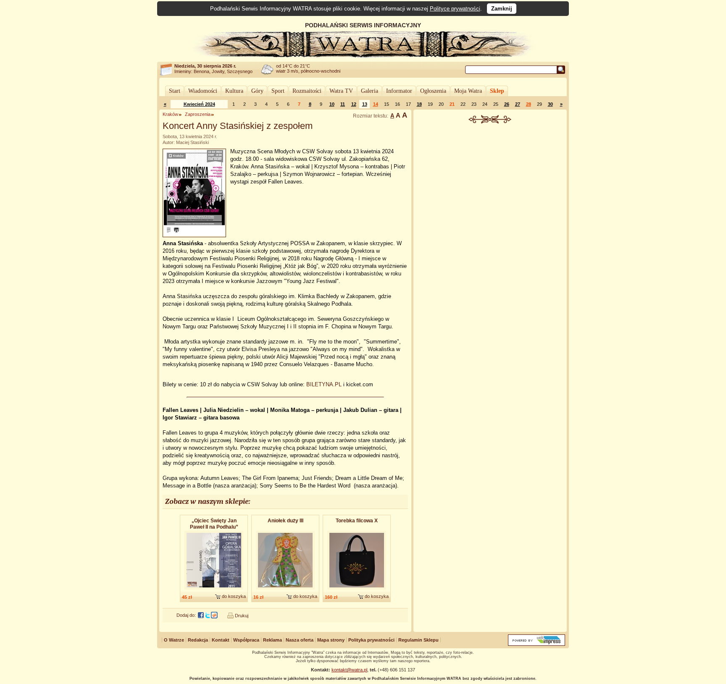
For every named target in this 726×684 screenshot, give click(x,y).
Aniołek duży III (285, 521)
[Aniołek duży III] (285, 590)
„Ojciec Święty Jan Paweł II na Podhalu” (214, 524)
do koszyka (234, 596)
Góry (257, 91)
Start (174, 91)
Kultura (234, 91)
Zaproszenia (197, 114)
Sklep (497, 91)
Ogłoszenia (433, 91)
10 (331, 104)
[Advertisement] (490, 186)
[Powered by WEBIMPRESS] (536, 644)
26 (506, 104)
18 (419, 104)
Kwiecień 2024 (199, 104)
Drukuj (241, 615)
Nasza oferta (299, 639)
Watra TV (341, 91)
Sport (277, 91)
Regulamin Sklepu (418, 639)
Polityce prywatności (455, 8)
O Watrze (174, 639)
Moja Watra (468, 91)
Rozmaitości (306, 91)
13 (364, 104)
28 (528, 104)
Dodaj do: (186, 615)
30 (550, 104)
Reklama (272, 639)
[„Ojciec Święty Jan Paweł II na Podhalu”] (213, 590)
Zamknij (501, 8)
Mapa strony (331, 639)
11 (342, 104)
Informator (399, 91)
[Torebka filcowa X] (356, 590)
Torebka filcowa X (357, 521)
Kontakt (220, 639)
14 (375, 104)
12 (353, 104)
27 (517, 104)
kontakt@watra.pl (349, 669)
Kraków (170, 114)
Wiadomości (202, 91)
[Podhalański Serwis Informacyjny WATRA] (363, 56)
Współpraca (246, 639)
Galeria (369, 91)
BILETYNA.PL (324, 384)
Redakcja (198, 639)
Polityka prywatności (371, 639)
